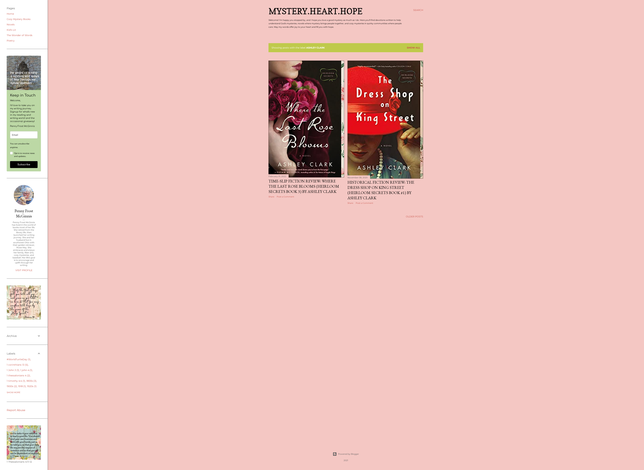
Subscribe (23, 164)
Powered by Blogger (348, 454)
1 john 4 (26, 370)
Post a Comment (285, 196)
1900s (11, 386)
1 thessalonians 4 (18, 375)
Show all (413, 47)
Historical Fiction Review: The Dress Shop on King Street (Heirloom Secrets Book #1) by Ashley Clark (380, 190)
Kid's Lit (11, 29)
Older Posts (414, 216)
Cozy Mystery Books (19, 19)
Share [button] (271, 196)
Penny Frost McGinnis (24, 213)
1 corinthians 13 (17, 364)
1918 (21, 386)
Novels (11, 24)
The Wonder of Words (19, 35)
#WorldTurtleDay (18, 359)
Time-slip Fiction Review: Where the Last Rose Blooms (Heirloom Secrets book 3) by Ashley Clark (304, 186)
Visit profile (23, 270)
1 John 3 (12, 370)
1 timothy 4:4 (15, 380)
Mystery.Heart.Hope (315, 11)
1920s (31, 386)
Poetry (11, 40)
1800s (31, 380)
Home (10, 13)
